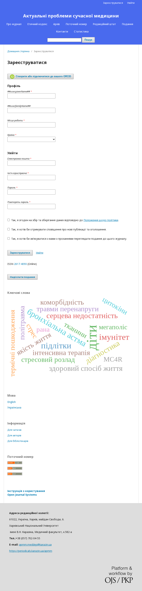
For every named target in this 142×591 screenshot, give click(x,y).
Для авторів (14, 435)
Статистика (81, 31)
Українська (14, 407)
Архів (56, 24)
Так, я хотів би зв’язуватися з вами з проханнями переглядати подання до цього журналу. (69, 238)
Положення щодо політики (101, 220)
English (11, 402)
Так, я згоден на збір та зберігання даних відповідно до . (65, 220)
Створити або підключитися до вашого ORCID (43, 76)
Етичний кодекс (37, 24)
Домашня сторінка (18, 51)
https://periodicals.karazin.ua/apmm (30, 551)
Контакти (62, 31)
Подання (127, 24)
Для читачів (14, 429)
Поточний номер (76, 24)
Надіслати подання (22, 277)
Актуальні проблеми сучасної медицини (71, 16)
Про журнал (13, 24)
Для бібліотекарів (17, 441)
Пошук (88, 39)
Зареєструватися (113, 2)
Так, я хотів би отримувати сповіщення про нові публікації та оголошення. (58, 229)
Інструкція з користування (26, 492)
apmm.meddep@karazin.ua (35, 544)
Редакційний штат (104, 24)
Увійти (131, 2)
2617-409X (20, 264)
